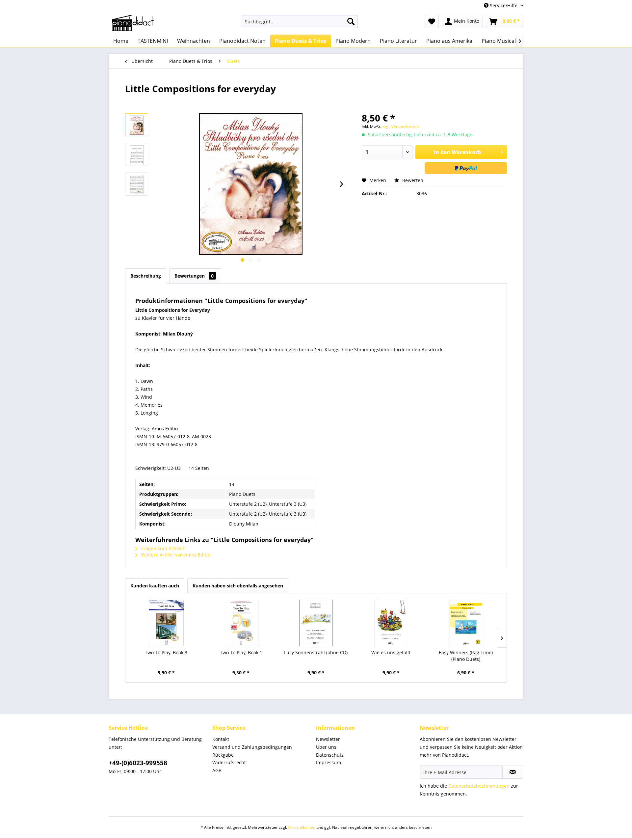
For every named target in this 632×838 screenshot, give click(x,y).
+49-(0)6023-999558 (138, 763)
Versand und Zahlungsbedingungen (252, 747)
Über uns (326, 747)
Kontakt (220, 739)
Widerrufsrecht (229, 762)
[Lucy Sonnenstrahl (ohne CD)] (316, 623)
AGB (217, 770)
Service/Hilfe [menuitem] (503, 5)
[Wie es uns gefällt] (391, 623)
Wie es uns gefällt (390, 652)
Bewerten (412, 180)
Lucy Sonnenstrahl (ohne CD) (316, 652)
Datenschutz (330, 755)
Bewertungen (194, 276)
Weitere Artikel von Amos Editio (175, 555)
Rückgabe (223, 755)
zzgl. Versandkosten (400, 126)
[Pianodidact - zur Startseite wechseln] (133, 23)
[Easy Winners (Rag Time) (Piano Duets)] (466, 623)
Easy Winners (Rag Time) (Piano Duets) (466, 655)
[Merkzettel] (432, 21)
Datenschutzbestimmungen (479, 786)
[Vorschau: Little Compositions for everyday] (136, 124)
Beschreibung (145, 276)
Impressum (328, 762)
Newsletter (328, 739)
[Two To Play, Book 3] (166, 623)
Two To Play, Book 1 (241, 652)
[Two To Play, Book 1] (241, 623)
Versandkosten (301, 827)
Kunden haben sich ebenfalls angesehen (238, 585)
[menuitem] (300, 21)
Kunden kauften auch (154, 585)
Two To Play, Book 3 (166, 652)
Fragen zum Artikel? (162, 548)
